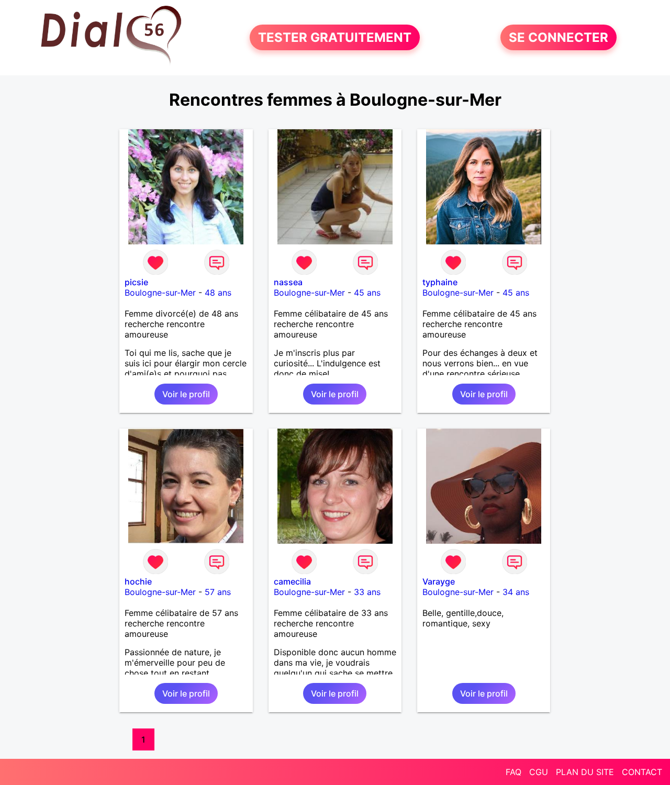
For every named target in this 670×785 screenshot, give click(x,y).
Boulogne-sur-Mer (160, 292)
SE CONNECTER (558, 37)
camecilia (292, 581)
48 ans (218, 292)
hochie (138, 581)
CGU (538, 772)
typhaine (439, 282)
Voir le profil (186, 394)
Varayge (438, 581)
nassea (288, 282)
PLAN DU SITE (585, 772)
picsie (136, 282)
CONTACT (642, 772)
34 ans (515, 592)
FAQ (513, 772)
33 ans (367, 592)
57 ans (218, 592)
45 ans (367, 292)
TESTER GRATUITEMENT (334, 37)
